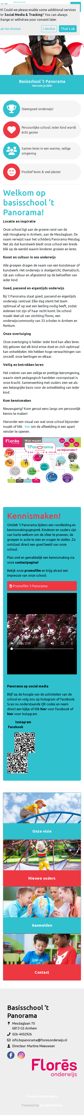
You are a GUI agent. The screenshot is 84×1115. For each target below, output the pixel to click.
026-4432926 (22, 1034)
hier (27, 426)
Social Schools (51, 1105)
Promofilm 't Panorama (30, 586)
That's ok (68, 29)
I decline (49, 29)
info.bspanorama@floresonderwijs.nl (39, 1040)
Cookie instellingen (42, 1096)
